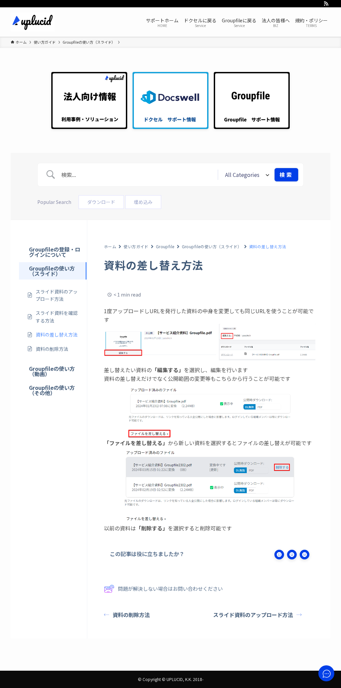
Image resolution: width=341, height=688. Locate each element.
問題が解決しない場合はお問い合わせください (170, 588)
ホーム (110, 246)
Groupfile (165, 246)
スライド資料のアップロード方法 (253, 615)
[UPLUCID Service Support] (33, 22)
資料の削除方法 (131, 615)
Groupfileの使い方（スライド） (212, 246)
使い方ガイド (136, 246)
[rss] (326, 3)
